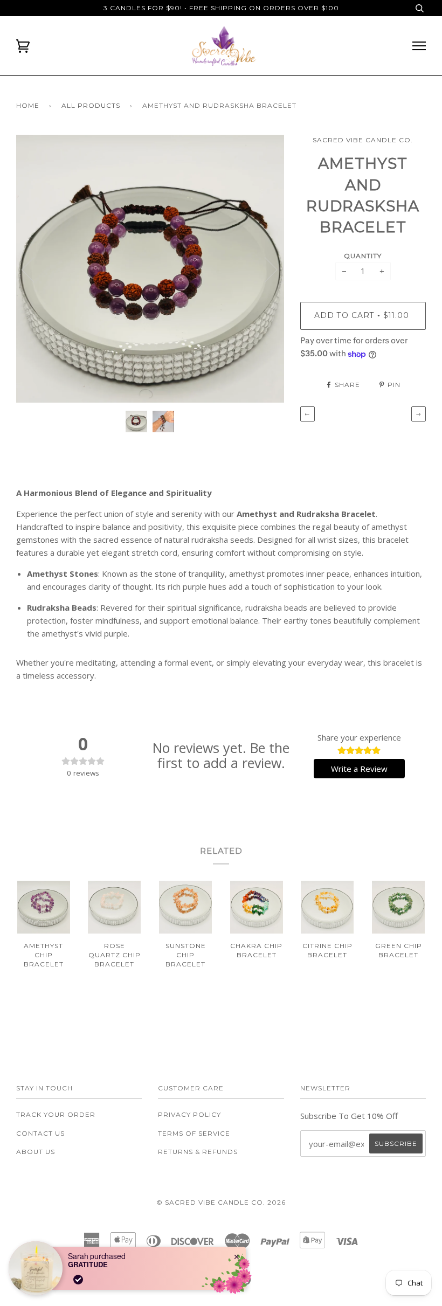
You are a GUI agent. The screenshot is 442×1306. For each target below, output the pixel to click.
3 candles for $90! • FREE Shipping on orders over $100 (221, 8)
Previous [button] (34, 269)
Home (27, 105)
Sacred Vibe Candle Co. (363, 140)
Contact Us (40, 1133)
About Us (35, 1152)
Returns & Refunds (198, 1152)
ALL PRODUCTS (90, 105)
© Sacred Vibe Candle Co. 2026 (221, 1202)
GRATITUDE (88, 1264)
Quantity (363, 256)
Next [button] (264, 269)
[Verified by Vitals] (78, 1279)
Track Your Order (55, 1114)
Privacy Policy (189, 1114)
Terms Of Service (194, 1133)
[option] (150, 269)
